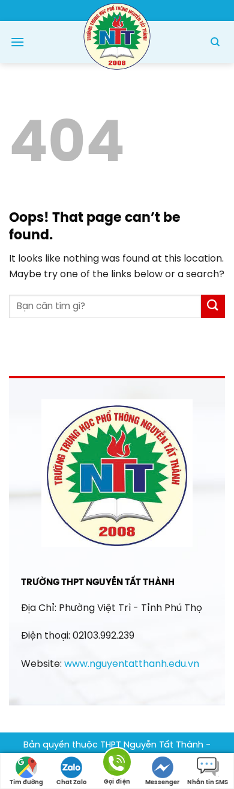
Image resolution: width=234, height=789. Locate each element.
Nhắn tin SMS (207, 782)
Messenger (162, 782)
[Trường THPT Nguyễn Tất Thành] (117, 35)
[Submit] (213, 306)
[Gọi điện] (117, 764)
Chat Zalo (71, 782)
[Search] (215, 42)
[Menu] (17, 42)
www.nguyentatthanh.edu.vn (131, 664)
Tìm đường (26, 782)
